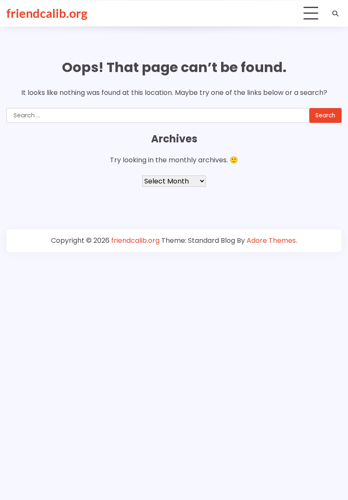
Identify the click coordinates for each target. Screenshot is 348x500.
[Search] (335, 13)
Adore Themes (271, 240)
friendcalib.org (46, 13)
